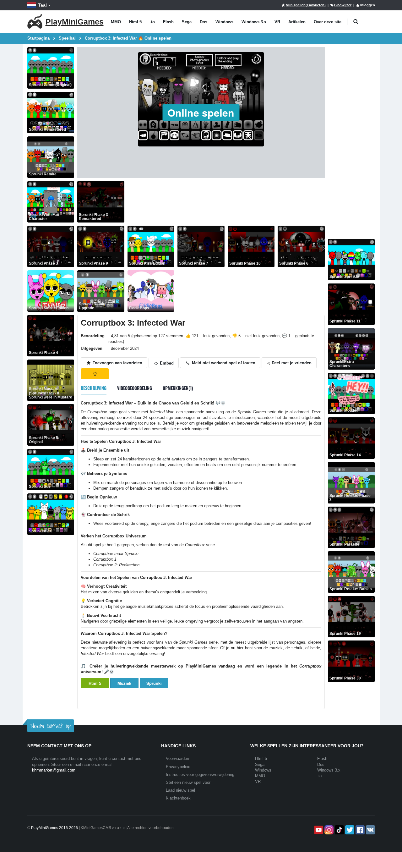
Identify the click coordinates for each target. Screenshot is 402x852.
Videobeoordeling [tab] (134, 388)
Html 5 (135, 21)
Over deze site (327, 21)
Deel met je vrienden (291, 363)
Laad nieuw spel (180, 790)
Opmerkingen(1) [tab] (178, 388)
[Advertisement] (242, 195)
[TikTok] (339, 829)
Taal (42, 5)
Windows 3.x (254, 21)
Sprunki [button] (154, 683)
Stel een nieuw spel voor (188, 782)
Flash (168, 21)
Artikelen (297, 21)
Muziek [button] (124, 683)
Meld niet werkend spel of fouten (223, 363)
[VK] (370, 829)
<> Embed (164, 363)
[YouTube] (318, 829)
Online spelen (200, 112)
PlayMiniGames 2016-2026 (54, 828)
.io (152, 21)
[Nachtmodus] (95, 373)
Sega (187, 21)
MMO (116, 21)
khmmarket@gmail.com (53, 770)
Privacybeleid (178, 766)
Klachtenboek (178, 798)
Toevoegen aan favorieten (116, 363)
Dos (203, 21)
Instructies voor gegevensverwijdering (200, 774)
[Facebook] (359, 829)
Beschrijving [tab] (93, 388)
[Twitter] (349, 829)
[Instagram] (328, 829)
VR (277, 21)
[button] (356, 22)
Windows (224, 21)
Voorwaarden (177, 758)
